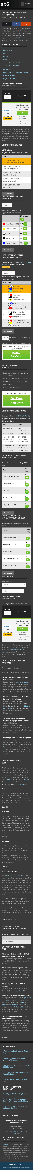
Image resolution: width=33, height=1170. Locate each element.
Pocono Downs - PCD (10, 565)
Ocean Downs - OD (9, 551)
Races (5, 53)
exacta (23, 1002)
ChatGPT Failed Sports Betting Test (15, 1080)
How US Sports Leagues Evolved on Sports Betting (15, 1107)
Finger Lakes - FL (9, 484)
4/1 (23, 233)
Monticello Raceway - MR (11, 537)
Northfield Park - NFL (10, 544)
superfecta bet (24, 779)
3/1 (23, 228)
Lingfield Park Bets (9, 75)
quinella (15, 1007)
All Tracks (6, 69)
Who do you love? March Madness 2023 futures (16, 1066)
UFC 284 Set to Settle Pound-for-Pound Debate (16, 1073)
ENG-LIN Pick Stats (12, 65)
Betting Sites (7, 50)
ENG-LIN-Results (24, 416)
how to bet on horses (10, 747)
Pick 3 (23, 1007)
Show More (8, 194)
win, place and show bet (14, 876)
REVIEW (8, 118)
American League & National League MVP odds (14, 1059)
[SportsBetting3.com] (5, 4)
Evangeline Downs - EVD (11, 476)
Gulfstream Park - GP (10, 498)
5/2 (23, 224)
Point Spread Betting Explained (15, 1094)
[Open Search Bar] (22, 4)
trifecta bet (11, 779)
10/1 (23, 243)
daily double (22, 784)
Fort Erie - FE (7, 491)
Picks (5, 60)
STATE (7, 94)
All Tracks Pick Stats (13, 62)
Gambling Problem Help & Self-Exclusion (16, 1133)
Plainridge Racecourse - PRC (13, 558)
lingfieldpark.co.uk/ (18, 991)
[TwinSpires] (8, 111)
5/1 (23, 238)
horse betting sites (18, 38)
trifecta (4, 1005)
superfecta (14, 1005)
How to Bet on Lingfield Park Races (15, 72)
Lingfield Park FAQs (10, 79)
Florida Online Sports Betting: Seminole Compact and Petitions (15, 1100)
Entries (5, 56)
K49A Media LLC (7, 1144)
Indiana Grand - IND (9, 505)
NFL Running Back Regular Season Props (16, 1052)
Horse (6, 1037)
